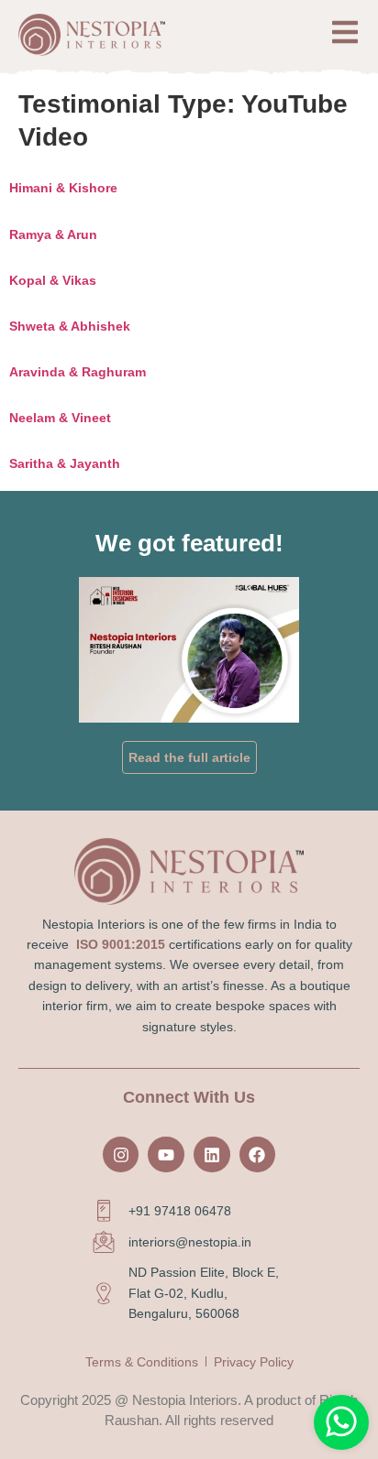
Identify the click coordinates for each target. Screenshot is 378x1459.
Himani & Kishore (63, 187)
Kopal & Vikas (52, 280)
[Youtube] (166, 1155)
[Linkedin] (212, 1155)
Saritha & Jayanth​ (64, 463)
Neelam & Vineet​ (60, 417)
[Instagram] (121, 1155)
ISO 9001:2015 (120, 944)
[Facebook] (257, 1155)
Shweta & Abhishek (69, 326)
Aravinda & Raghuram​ (77, 372)
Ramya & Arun (53, 234)
